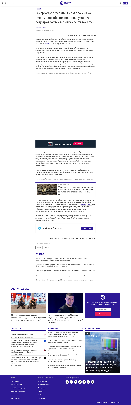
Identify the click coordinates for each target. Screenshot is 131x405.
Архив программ (15, 398)
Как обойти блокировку (18, 388)
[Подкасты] (92, 382)
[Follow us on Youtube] (75, 382)
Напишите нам (15, 395)
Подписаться (87, 228)
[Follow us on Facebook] (67, 382)
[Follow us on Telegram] (84, 382)
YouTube (40, 395)
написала (47, 43)
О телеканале (15, 381)
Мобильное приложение (18, 391)
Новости (38, 9)
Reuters (83, 204)
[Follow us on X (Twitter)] (71, 382)
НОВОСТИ (53, 328)
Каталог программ (16, 384)
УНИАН (89, 204)
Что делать (78, 144)
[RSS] (88, 382)
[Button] (72, 36)
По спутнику (41, 388)
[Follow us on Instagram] (80, 382)
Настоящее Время (40, 27)
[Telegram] (120, 3)
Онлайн (40, 391)
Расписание (41, 398)
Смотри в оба (92, 328)
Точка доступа (42, 381)
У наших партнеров (44, 384)
